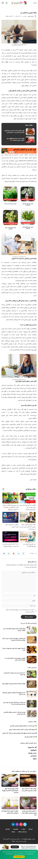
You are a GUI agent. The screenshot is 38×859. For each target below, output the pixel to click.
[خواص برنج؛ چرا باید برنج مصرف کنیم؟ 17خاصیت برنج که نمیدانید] (9, 780)
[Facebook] (23, 554)
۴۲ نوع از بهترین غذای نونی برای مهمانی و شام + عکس (13, 649)
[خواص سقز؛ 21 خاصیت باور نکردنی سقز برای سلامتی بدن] (28, 780)
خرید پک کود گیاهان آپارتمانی (27, 204)
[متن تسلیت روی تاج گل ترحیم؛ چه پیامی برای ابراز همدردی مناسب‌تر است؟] (32, 703)
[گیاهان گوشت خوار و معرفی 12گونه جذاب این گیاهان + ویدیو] (32, 630)
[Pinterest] (14, 554)
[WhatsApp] (9, 554)
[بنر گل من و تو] (19, 151)
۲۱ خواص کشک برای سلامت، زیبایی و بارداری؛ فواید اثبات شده (29, 813)
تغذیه (33, 808)
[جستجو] (2, 3)
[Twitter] (18, 554)
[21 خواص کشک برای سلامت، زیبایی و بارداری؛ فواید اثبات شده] (28, 803)
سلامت (32, 785)
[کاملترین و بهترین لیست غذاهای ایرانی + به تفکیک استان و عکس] (32, 659)
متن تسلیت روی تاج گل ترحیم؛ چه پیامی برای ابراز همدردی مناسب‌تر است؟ (14, 703)
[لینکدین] (13, 824)
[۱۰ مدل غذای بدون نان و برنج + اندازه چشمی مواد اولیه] (32, 674)
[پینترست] (21, 824)
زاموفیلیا (34, 750)
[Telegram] (4, 554)
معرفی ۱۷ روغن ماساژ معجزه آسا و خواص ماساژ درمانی (10, 812)
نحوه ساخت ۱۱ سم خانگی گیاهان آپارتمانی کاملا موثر (22, 726)
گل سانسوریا (32, 747)
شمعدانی (33, 756)
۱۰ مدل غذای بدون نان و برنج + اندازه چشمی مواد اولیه (14, 674)
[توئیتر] (25, 824)
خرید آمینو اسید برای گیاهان (10, 228)
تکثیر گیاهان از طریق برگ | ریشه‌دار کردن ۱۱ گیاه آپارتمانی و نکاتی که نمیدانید (13, 639)
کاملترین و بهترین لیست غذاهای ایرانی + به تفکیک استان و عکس (15, 659)
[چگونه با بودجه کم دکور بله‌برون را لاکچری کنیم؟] (32, 684)
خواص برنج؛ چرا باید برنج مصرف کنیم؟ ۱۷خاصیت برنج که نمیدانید (10, 791)
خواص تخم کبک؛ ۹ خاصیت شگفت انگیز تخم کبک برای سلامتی (14, 713)
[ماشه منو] (34, 3)
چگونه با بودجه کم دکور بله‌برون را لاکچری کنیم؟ (13, 684)
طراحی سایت (23, 841)
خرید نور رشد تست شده (10, 204)
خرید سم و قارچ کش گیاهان (27, 228)
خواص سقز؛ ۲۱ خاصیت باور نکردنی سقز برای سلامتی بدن (29, 790)
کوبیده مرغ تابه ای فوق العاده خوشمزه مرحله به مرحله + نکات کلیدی (18, 733)
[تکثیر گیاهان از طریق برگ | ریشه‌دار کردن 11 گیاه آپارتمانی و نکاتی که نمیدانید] (32, 639)
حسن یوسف (32, 753)
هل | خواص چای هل (30, 737)
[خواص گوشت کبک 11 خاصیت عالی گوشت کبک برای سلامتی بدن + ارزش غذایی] (19, 131)
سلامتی (24, 16)
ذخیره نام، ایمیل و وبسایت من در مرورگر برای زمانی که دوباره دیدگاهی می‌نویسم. (20, 611)
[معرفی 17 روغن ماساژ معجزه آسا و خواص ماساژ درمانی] (9, 803)
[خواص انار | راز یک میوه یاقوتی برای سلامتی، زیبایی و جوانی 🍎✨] (19, 139)
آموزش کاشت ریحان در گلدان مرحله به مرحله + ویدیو (22, 730)
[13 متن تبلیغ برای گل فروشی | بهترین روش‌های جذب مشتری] (32, 694)
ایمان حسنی (31, 16)
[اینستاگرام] (17, 824)
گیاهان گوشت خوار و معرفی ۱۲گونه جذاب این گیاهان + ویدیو (14, 629)
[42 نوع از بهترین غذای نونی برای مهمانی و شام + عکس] (32, 649)
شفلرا (35, 759)
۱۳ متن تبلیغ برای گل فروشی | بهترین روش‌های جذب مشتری (14, 693)
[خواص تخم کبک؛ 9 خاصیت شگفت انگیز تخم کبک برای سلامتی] (32, 713)
